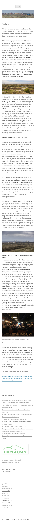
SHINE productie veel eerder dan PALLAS (14, 419)
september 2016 (7, 500)
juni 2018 (5, 493)
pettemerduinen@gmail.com (11, 462)
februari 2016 (6, 503)
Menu (18, 6)
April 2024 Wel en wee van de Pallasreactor (15, 403)
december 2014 (7, 505)
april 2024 (5, 486)
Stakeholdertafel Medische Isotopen (13, 433)
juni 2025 (5, 484)
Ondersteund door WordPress (20, 519)
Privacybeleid (6, 519)
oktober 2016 (6, 498)
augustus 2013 (6, 507)
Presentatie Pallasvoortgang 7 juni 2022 (14, 426)
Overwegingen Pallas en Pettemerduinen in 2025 (17, 400)
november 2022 (7, 488)
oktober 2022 (6, 491)
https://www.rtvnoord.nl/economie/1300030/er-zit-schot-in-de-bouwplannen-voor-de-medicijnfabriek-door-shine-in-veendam (17, 378)
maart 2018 (5, 495)
